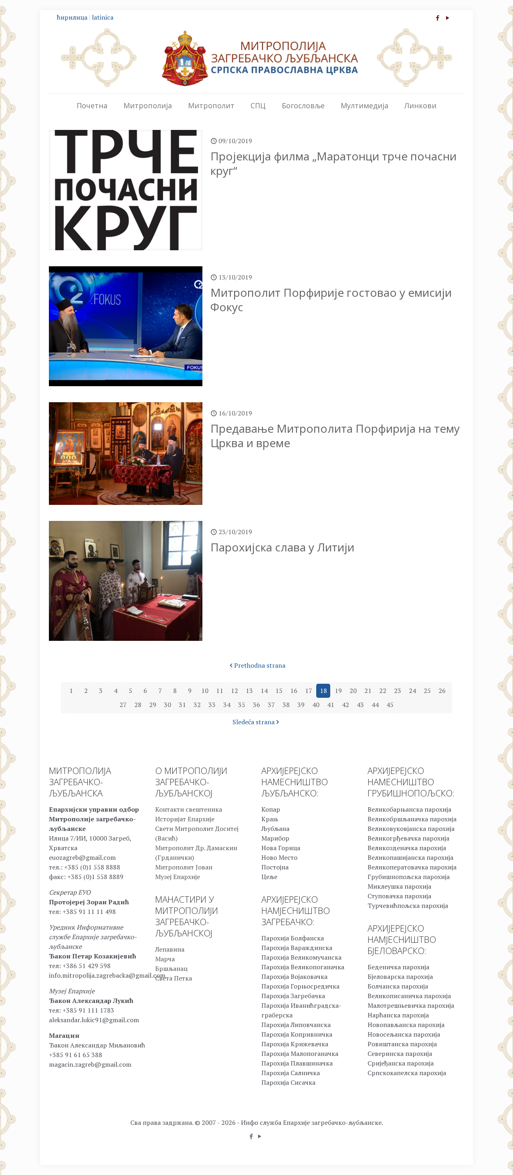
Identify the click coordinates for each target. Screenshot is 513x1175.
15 (279, 690)
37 (271, 704)
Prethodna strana (259, 665)
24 (412, 690)
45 (390, 704)
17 (308, 690)
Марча (165, 958)
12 (234, 690)
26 (442, 690)
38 (286, 704)
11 (219, 690)
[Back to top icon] (474, 1158)
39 (301, 704)
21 (368, 690)
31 (182, 704)
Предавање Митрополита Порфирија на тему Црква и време (335, 435)
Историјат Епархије (184, 818)
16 (293, 690)
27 (123, 704)
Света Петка (173, 978)
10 (204, 690)
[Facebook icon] (437, 18)
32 (197, 704)
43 (360, 704)
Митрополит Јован (183, 867)
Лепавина (169, 949)
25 (427, 690)
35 (241, 704)
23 (397, 690)
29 (152, 704)
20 (353, 690)
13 (249, 690)
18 (323, 690)
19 (338, 690)
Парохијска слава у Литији (282, 547)
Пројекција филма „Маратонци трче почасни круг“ (333, 163)
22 (382, 690)
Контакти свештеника (188, 809)
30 (167, 704)
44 (375, 704)
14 (264, 690)
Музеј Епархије (177, 876)
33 (212, 704)
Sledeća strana (253, 721)
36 (256, 704)
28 (137, 704)
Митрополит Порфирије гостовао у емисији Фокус (331, 299)
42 (345, 704)
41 (330, 704)
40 (315, 704)
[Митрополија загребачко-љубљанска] (256, 57)
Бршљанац (171, 968)
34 (226, 704)
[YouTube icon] (447, 18)
